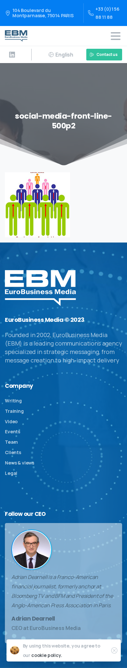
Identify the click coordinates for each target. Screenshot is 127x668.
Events (12, 431)
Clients (13, 452)
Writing (13, 401)
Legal (11, 473)
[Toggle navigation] (115, 36)
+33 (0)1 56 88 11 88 (107, 13)
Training (14, 411)
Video (11, 421)
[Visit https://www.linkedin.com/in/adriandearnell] (12, 54)
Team (11, 442)
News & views (19, 463)
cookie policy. (46, 655)
